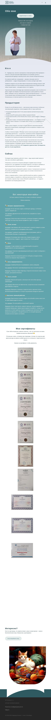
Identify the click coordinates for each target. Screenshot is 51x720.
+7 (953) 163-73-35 (25, 25)
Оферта (7, 710)
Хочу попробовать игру (13, 638)
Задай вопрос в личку (25, 15)
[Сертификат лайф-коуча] (22, 509)
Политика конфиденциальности (14, 707)
